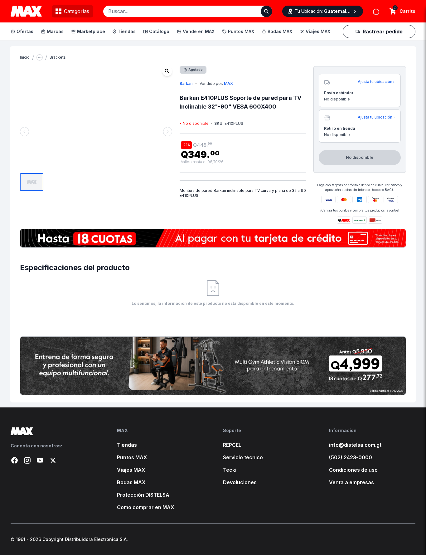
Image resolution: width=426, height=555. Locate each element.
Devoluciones (240, 482)
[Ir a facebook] (14, 460)
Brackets (58, 57)
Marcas (55, 31)
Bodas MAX (280, 31)
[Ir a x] (53, 460)
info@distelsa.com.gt (355, 445)
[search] (393, 11)
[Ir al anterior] (24, 131)
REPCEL (232, 445)
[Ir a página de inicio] (54, 431)
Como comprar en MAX (145, 507)
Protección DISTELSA (143, 495)
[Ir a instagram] (27, 460)
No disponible (381, 45)
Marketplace (91, 31)
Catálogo (159, 31)
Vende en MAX (199, 31)
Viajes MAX (318, 31)
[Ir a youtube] (40, 460)
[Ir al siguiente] (167, 131)
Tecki (229, 470)
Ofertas (25, 31)
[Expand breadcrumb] (39, 57)
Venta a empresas (351, 482)
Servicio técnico (243, 457)
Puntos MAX (241, 31)
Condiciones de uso (353, 470)
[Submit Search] (266, 11)
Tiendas (127, 31)
